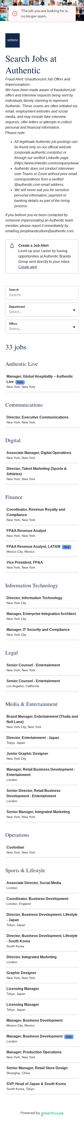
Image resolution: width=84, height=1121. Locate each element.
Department (17, 306)
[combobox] (9, 312)
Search (14, 289)
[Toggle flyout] (74, 310)
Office (13, 323)
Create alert (27, 267)
